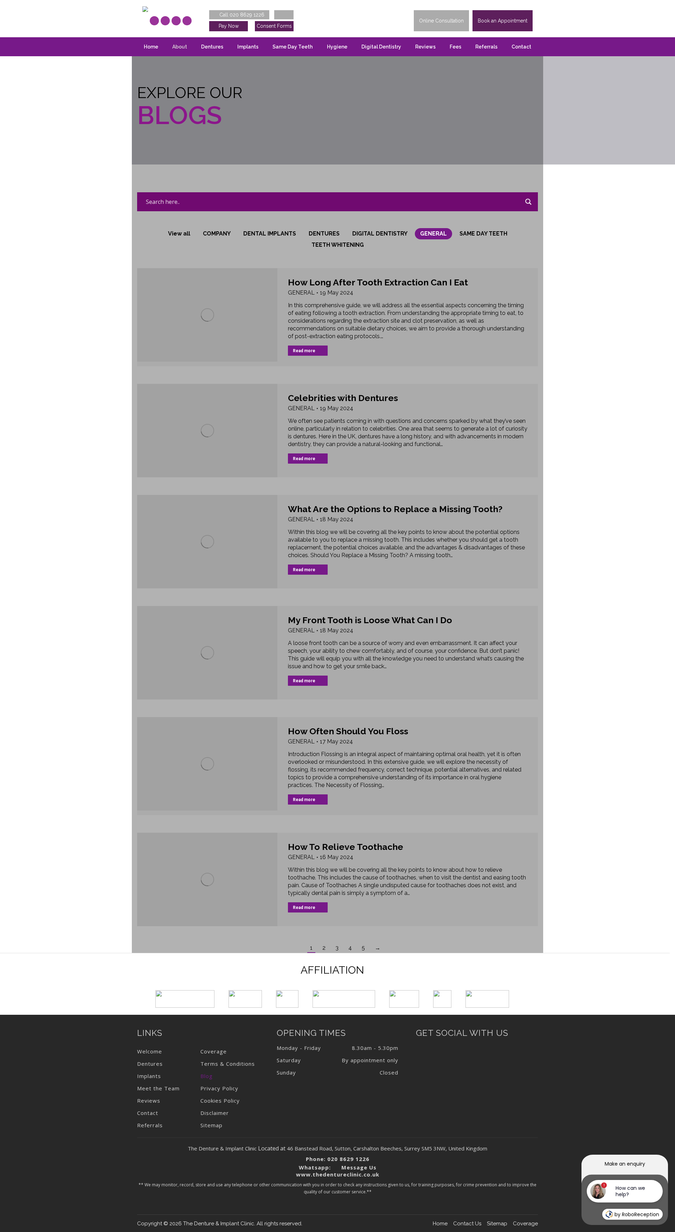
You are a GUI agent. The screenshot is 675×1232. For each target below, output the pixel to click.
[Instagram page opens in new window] (165, 20)
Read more (304, 350)
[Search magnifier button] (528, 202)
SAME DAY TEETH (483, 233)
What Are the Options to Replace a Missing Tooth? (395, 509)
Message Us (358, 1167)
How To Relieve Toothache (345, 846)
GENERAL (433, 233)
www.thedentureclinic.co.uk (337, 1174)
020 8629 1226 (348, 1158)
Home (440, 1223)
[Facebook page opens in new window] (154, 20)
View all (179, 233)
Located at (271, 1148)
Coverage (525, 1223)
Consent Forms (274, 26)
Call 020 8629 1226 (241, 15)
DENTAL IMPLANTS (269, 233)
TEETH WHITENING (337, 244)
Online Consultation (441, 21)
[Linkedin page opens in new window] (176, 20)
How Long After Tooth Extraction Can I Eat (378, 282)
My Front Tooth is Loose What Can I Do (370, 620)
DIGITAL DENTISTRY (379, 233)
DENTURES (324, 233)
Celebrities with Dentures (343, 398)
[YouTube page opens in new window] (187, 20)
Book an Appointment (502, 21)
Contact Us (467, 1223)
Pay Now (229, 26)
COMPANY (217, 233)
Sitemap (497, 1223)
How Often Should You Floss (348, 731)
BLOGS (179, 115)
